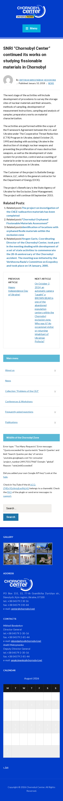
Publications (11, 422)
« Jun (5, 767)
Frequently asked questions (19, 411)
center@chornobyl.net (23, 608)
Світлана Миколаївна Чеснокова (37, 80)
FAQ (9, 492)
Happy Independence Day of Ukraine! (18, 291)
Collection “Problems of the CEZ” (22, 391)
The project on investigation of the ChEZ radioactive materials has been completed (32, 211)
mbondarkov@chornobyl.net (26, 641)
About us (10, 370)
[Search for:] (31, 508)
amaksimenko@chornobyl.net (26, 660)
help (5, 477)
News (51, 83)
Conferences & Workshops (19, 401)
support (7, 496)
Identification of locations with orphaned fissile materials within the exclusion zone (32, 230)
